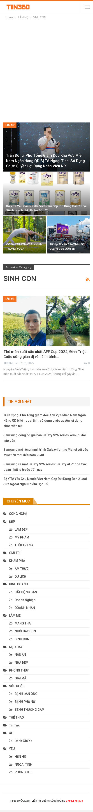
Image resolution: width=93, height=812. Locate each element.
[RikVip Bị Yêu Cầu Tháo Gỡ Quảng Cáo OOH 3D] (68, 235)
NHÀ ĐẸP (21, 662)
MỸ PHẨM (22, 537)
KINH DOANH (18, 584)
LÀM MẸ (10, 125)
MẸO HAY (15, 647)
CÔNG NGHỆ (18, 514)
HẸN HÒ (20, 756)
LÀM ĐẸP (21, 529)
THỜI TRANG (24, 545)
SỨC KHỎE (16, 686)
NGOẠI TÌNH (23, 764)
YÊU (12, 749)
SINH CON (22, 639)
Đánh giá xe (23, 741)
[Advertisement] (46, 68)
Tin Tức (14, 725)
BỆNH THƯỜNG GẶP (29, 709)
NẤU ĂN (20, 654)
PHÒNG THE (23, 772)
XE (11, 733)
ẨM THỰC (21, 568)
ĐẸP (12, 521)
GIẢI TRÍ (15, 553)
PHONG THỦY (19, 670)
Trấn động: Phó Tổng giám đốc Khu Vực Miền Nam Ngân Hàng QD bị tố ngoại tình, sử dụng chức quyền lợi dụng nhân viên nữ (45, 160)
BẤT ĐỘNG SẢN (26, 592)
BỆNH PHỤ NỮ (25, 701)
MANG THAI (23, 623)
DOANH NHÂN (25, 608)
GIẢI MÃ (20, 678)
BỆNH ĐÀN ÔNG (26, 694)
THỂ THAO (16, 717)
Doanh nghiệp (25, 600)
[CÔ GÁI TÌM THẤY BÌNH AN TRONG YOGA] (25, 235)
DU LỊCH (20, 576)
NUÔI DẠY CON (25, 631)
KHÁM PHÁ (17, 561)
